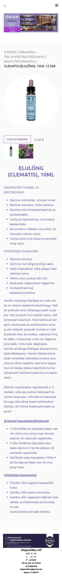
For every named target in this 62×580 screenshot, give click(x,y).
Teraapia (26, 52)
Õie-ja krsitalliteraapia (24, 56)
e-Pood (10, 52)
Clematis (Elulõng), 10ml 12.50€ (29, 66)
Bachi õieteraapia (19, 61)
